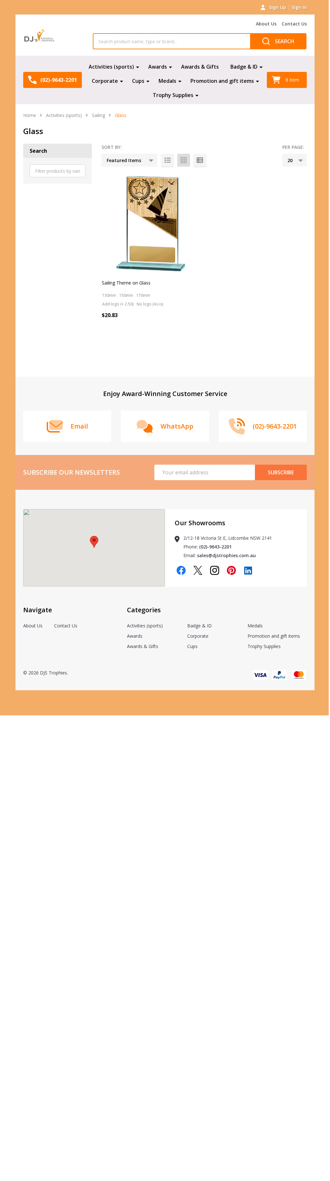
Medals (167, 80)
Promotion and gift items (222, 80)
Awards (157, 66)
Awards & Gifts (200, 66)
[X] (197, 570)
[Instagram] (214, 570)
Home (29, 115)
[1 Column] (167, 160)
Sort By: (112, 147)
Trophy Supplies (173, 95)
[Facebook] (181, 570)
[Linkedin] (248, 570)
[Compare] (122, 342)
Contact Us (294, 24)
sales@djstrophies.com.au (226, 555)
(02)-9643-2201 (215, 547)
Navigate (37, 609)
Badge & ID (243, 66)
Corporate (105, 80)
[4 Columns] (183, 160)
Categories (144, 609)
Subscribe (281, 472)
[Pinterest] (231, 570)
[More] (137, 67)
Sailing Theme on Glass (126, 283)
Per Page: (293, 147)
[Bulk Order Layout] (199, 160)
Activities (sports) (111, 66)
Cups (138, 80)
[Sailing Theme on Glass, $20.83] (151, 224)
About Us (266, 24)
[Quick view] (108, 342)
